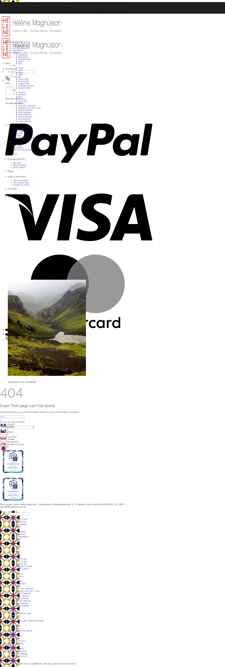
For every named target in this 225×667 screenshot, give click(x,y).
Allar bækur (17, 145)
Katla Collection (24, 114)
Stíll (11, 571)
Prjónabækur (18, 147)
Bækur (11, 141)
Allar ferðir (17, 163)
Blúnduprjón (23, 57)
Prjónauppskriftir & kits (19, 42)
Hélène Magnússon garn (23, 131)
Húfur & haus (23, 79)
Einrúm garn (18, 133)
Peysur (21, 68)
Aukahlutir (12, 153)
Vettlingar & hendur (26, 86)
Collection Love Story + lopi (29, 108)
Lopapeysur (23, 55)
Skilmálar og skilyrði (21, 185)
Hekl (20, 63)
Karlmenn (22, 94)
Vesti (20, 70)
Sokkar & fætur (24, 88)
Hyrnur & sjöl (23, 81)
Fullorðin (21, 92)
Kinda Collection (25, 121)
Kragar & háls (23, 83)
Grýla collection (24, 112)
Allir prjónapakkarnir (21, 48)
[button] (7, 63)
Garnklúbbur (18, 50)
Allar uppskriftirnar (20, 46)
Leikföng (21, 99)
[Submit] (1, 420)
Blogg (10, 171)
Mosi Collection (24, 119)
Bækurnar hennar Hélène (23, 150)
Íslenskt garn (14, 125)
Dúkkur (21, 61)
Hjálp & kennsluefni (17, 176)
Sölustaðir (12, 188)
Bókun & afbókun (20, 165)
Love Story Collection (27, 106)
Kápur (20, 72)
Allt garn (16, 129)
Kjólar (20, 75)
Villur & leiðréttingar (21, 183)
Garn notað (17, 103)
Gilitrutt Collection (25, 110)
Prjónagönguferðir (16, 159)
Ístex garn (17, 135)
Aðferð (16, 52)
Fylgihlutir (17, 77)
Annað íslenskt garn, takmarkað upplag (29, 138)
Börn (20, 97)
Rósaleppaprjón (24, 59)
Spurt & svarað (19, 167)
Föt (14, 66)
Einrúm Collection (25, 117)
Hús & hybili (22, 101)
